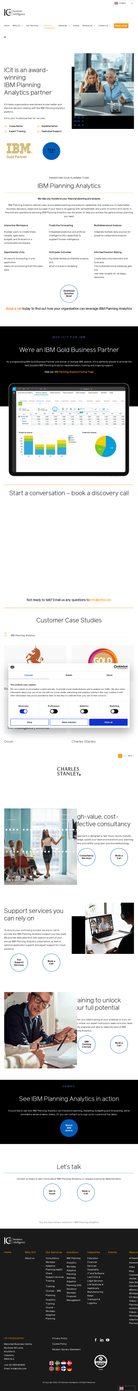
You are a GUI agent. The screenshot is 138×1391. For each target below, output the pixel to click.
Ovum (8, 741)
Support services (55, 1277)
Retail (90, 1296)
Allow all (108, 722)
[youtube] (107, 1340)
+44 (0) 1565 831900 (14, 1365)
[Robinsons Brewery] (35, 647)
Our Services (54, 1252)
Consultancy (52, 1258)
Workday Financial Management (73, 1296)
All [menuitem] (5, 636)
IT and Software (95, 1273)
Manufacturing (95, 1292)
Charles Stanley (84, 741)
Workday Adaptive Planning (71, 1270)
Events (112, 1252)
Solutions (67, 1222)
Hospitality (93, 1270)
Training (50, 1281)
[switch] (54, 711)
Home (57, 1222)
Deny (29, 722)
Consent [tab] (29, 675)
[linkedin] (101, 1340)
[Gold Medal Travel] (103, 647)
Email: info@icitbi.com (15, 1369)
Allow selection (69, 722)
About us (29, 1258)
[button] (5, 37)
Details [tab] (69, 675)
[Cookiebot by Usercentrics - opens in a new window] (116, 667)
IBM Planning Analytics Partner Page (74, 372)
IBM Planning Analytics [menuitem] (23, 635)
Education (92, 1258)
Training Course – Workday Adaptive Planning (50, 1311)
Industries (93, 1252)
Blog (131, 1271)
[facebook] (95, 1340)
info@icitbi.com (100, 600)
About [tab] (109, 675)
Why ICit (30, 1252)
